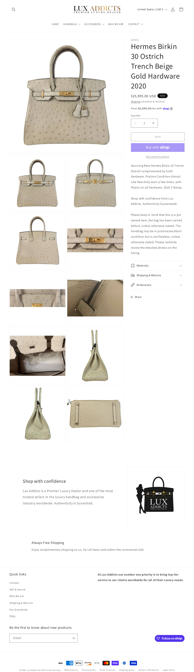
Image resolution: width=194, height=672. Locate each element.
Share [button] (138, 297)
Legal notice (169, 670)
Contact (14, 582)
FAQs (12, 616)
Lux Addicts (33, 670)
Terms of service (107, 670)
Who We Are (16, 596)
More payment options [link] (157, 156)
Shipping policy (127, 670)
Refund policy (71, 670)
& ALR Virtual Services (50, 670)
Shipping (136, 101)
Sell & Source (17, 589)
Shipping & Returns (21, 603)
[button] (13, 9)
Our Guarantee (18, 609)
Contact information (148, 670)
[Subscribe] (73, 638)
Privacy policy (89, 670)
